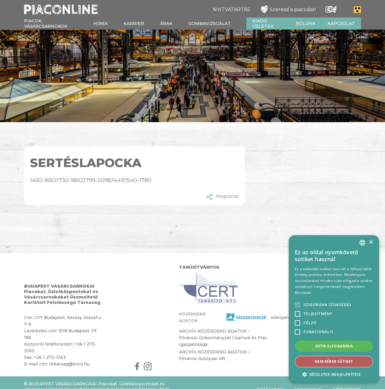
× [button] (370, 242)
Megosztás (227, 196)
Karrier (134, 23)
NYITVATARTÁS (231, 9)
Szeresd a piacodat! (293, 9)
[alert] (334, 309)
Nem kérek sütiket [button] (334, 361)
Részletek (303, 292)
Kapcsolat (341, 23)
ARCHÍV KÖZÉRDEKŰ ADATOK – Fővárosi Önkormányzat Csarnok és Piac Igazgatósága (223, 337)
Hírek (101, 23)
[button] (334, 374)
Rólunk (306, 23)
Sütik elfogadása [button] (334, 346)
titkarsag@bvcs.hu (69, 364)
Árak (166, 23)
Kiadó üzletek (262, 23)
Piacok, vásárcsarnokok (45, 23)
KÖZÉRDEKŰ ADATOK (192, 317)
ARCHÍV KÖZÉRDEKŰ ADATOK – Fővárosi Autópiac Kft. (214, 355)
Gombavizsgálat (209, 23)
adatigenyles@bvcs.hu (282, 317)
